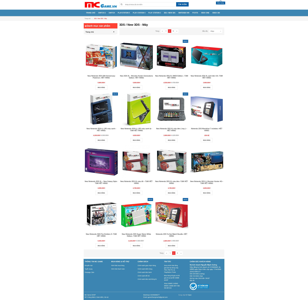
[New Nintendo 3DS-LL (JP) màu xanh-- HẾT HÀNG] (101, 109)
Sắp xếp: (205, 31)
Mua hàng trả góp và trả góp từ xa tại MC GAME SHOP (172, 277)
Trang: (157, 31)
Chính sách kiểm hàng (145, 269)
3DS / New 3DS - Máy (100, 18)
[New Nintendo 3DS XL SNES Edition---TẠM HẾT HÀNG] (171, 56)
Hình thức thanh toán (118, 269)
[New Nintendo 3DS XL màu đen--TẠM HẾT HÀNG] (171, 161)
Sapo (190, 295)
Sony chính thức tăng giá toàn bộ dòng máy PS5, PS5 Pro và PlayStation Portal (171, 268)
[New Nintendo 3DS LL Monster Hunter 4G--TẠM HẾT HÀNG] (206, 161)
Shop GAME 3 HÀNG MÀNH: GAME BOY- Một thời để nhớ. (172, 285)
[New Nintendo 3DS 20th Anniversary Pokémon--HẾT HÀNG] (101, 56)
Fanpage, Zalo (89, 272)
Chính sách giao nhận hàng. (147, 265)
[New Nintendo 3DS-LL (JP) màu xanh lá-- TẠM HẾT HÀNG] (136, 109)
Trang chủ (87, 18)
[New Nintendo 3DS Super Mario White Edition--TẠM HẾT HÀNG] (136, 214)
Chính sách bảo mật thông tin (147, 279)
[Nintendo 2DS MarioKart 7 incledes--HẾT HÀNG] (206, 109)
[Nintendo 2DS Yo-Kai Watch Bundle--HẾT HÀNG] (171, 214)
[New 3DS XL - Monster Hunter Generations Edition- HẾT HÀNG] (136, 56)
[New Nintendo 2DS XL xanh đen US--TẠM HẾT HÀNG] (206, 56)
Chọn (212, 31)
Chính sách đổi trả (144, 276)
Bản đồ (192, 280)
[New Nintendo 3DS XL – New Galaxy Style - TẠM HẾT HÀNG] (101, 161)
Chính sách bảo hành (145, 272)
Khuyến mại (89, 265)
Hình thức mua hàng (117, 265)
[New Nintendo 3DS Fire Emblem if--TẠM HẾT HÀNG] (101, 214)
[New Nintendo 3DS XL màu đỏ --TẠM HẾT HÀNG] (136, 161)
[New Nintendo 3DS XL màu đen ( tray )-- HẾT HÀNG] (171, 109)
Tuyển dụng (88, 269)
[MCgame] (100, 5)
